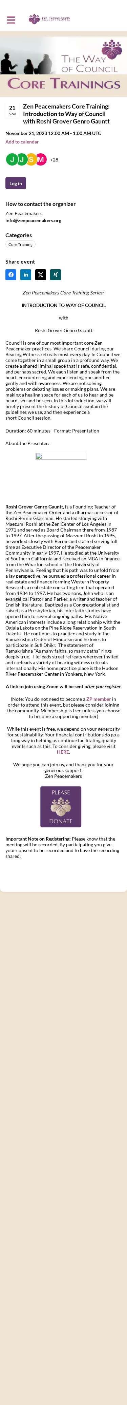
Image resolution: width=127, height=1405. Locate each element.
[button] (22, 142)
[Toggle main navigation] (10, 19)
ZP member (98, 699)
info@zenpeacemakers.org (33, 220)
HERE (63, 752)
